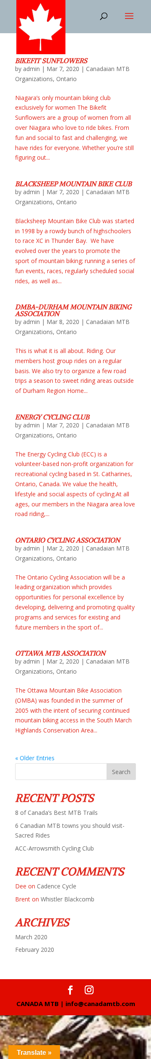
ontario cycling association (67, 540)
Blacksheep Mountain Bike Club (73, 183)
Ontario (66, 79)
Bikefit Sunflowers (51, 60)
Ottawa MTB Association (60, 653)
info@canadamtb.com (100, 1003)
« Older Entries (35, 758)
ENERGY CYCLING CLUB (52, 417)
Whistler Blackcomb (67, 899)
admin (31, 69)
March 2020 (31, 937)
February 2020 (34, 950)
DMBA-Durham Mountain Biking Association (73, 310)
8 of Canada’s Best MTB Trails (56, 813)
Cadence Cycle (56, 886)
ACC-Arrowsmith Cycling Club (54, 848)
